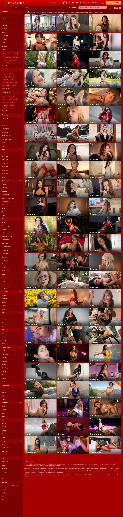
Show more (5, 66)
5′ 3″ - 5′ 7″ (5, 451)
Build (3, 420)
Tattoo (14, 85)
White (3, 343)
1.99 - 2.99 (5, 163)
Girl (3, 22)
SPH (3, 281)
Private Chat (5, 122)
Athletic (4, 427)
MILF (4, 99)
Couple (4, 49)
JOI (3, 264)
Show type (5, 115)
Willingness (6, 180)
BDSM (4, 229)
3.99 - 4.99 (5, 170)
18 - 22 (4, 316)
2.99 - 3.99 (5, 167)
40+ (3, 326)
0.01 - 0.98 (5, 156)
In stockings (6, 85)
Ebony (4, 337)
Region (4, 482)
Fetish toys (5, 250)
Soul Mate (5, 28)
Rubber (4, 382)
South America (6, 493)
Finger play (12, 60)
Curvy (3, 434)
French (4, 305)
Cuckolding (5, 239)
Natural (4, 357)
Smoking (4, 278)
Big (3, 395)
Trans (3, 42)
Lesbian (4, 46)
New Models (61, 3)
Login (102, 3)
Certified (4, 18)
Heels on (12, 79)
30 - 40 (4, 323)
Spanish (4, 295)
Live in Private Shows (9, 53)
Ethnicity (5, 330)
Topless (15, 57)
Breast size (5, 385)
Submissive (5, 288)
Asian (4, 96)
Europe (4, 489)
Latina (4, 340)
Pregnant (5, 102)
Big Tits (10, 99)
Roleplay (4, 274)
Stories (4, 142)
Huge (3, 399)
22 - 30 (4, 319)
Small (3, 406)
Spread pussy (7, 57)
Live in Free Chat (7, 70)
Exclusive (5, 15)
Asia (3, 496)
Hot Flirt (4, 25)
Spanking (5, 285)
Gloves (4, 375)
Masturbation (11, 63)
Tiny (3, 389)
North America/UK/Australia (10, 486)
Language (5, 291)
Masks (4, 378)
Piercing (4, 361)
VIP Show (5, 132)
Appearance (6, 347)
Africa (3, 500)
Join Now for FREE (113, 3)
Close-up (12, 77)
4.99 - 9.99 (5, 174)
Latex (3, 267)
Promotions (66, 3)
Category (5, 11)
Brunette (4, 468)
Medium (4, 430)
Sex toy (5, 60)
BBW (3, 437)
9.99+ (3, 177)
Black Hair (5, 461)
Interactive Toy (6, 135)
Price (3, 149)
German (10, 108)
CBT (3, 233)
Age (3, 312)
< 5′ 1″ (4, 444)
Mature (4, 32)
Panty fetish (5, 271)
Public (4, 108)
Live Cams (54, 3)
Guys (17, 7)
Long (3, 475)
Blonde (4, 465)
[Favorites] (80, 3)
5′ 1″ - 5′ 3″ (5, 448)
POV (3, 205)
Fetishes (5, 219)
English (4, 309)
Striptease (5, 212)
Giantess (4, 257)
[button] (114, 8)
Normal (4, 392)
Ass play (5, 74)
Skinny (4, 423)
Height (4, 441)
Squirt (12, 102)
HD (3, 146)
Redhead (4, 472)
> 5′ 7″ (4, 454)
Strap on (5, 105)
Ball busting (5, 226)
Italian (4, 302)
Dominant (5, 243)
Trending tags (6, 92)
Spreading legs (7, 82)
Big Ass (12, 105)
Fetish (4, 39)
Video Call (5, 125)
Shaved (4, 364)
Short (3, 479)
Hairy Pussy (11, 96)
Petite (3, 350)
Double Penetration (8, 198)
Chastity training (7, 236)
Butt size (5, 402)
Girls (5, 7)
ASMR (4, 184)
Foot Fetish (5, 253)
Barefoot (5, 79)
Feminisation (6, 246)
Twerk (4, 215)
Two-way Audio (6, 139)
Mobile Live (5, 128)
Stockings (5, 368)
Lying (15, 82)
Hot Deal (4, 153)
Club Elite (69, 3)
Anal (4, 63)
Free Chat (5, 118)
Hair (3, 458)
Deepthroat (5, 194)
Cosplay (4, 191)
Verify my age (105, 411)
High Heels (5, 260)
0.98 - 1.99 (5, 160)
